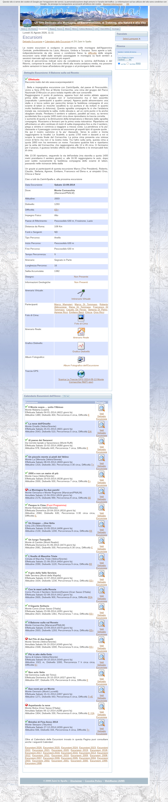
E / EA (91, 713)
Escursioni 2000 (79, 760)
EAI (90, 431)
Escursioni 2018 (98, 750)
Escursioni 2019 (79, 750)
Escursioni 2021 (41, 750)
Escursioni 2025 (51, 747)
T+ (92, 464)
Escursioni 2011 (40, 755)
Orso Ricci (99, 312)
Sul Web (132, 64)
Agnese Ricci (61, 312)
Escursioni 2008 (98, 755)
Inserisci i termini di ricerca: (127, 52)
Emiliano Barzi (76, 312)
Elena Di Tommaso (80, 307)
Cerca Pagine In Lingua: (126, 57)
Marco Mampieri (63, 304)
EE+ (56, 209)
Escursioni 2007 (33, 758)
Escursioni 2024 (69, 747)
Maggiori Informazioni (112, 4)
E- (36, 515)
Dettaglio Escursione (32, 41)
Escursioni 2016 (51, 752)
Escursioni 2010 (60, 755)
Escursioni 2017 (33, 752)
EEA (90, 597)
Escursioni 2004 (87, 758)
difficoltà (92, 53)
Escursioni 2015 (69, 752)
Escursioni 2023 (87, 747)
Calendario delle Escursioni (58, 41)
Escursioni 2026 (33, 747)
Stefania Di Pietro (97, 309)
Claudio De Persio (76, 309)
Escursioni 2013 (87, 752)
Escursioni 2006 (51, 758)
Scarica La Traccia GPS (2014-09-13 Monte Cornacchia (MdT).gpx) (81, 380)
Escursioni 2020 (60, 750)
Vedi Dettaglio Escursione (101, 416)
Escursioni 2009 (79, 755)
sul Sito (123, 64)
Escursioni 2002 (41, 760)
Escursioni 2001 (60, 760)
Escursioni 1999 (98, 760)
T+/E (90, 696)
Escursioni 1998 (33, 763)
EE (89, 497)
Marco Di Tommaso (86, 304)
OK (127, 4)
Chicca (88, 312)
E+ (89, 481)
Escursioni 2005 (69, 758)
